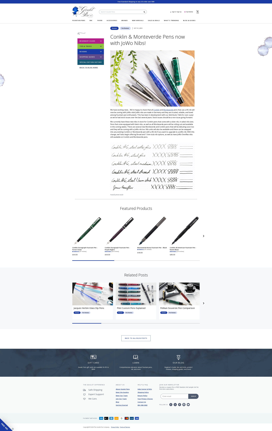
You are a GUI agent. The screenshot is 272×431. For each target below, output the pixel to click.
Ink (90, 20)
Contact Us (142, 402)
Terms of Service (125, 427)
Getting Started (122, 405)
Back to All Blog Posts (136, 338)
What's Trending (171, 20)
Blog (117, 402)
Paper (99, 20)
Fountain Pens (78, 20)
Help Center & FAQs (145, 389)
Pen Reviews (125, 28)
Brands (124, 20)
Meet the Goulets (122, 392)
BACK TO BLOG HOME (89, 67)
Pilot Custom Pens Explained (131, 308)
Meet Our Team (122, 396)
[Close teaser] (13, 429)
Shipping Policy (143, 392)
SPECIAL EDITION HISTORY (91, 62)
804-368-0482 (142, 405)
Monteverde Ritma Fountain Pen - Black (152, 248)
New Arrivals (138, 20)
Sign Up (193, 396)
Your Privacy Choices (145, 399)
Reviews (114, 28)
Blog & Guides (189, 20)
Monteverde (168, 110)
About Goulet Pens (123, 389)
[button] (75, 251)
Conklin (156, 110)
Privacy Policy (115, 427)
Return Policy (142, 396)
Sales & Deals (154, 20)
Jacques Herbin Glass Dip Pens (89, 308)
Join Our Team (121, 399)
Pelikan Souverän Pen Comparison (177, 308)
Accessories (112, 20)
